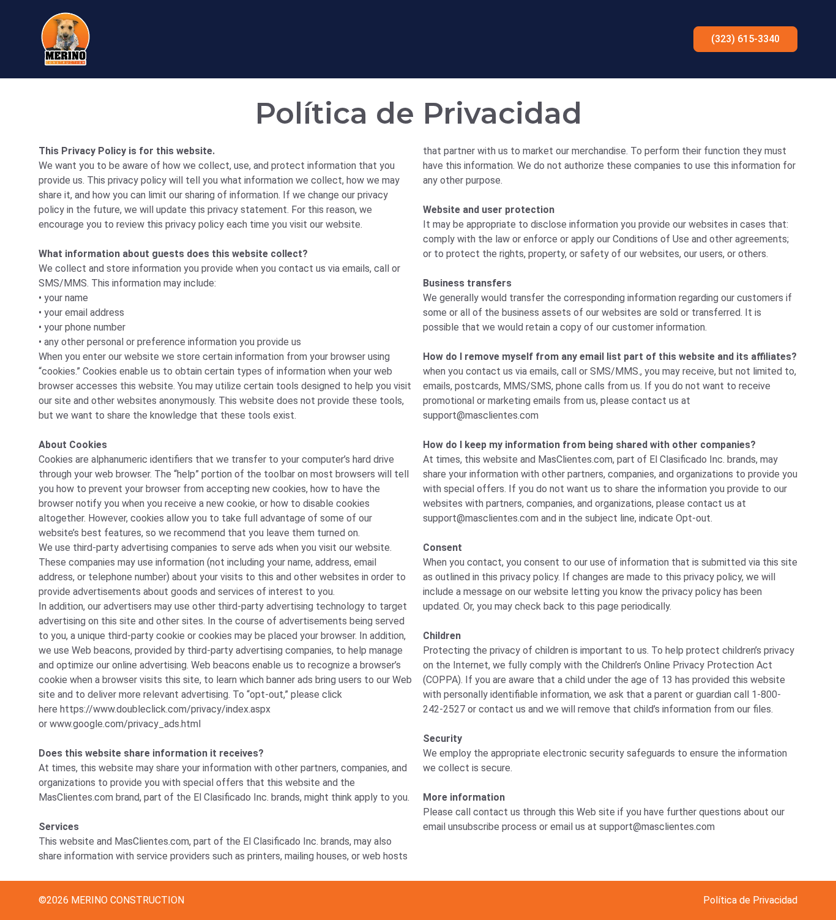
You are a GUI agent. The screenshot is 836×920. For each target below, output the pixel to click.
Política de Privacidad (750, 900)
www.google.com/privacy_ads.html (125, 724)
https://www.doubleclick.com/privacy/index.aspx (165, 709)
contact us (655, 400)
